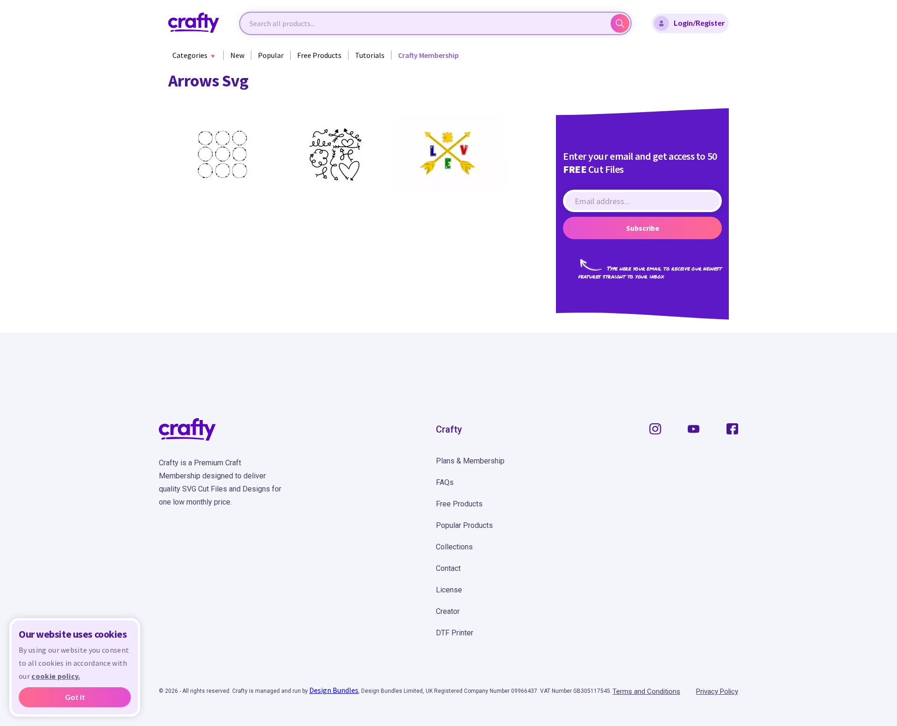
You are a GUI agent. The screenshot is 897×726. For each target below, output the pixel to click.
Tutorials (369, 55)
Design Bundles (333, 690)
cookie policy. (55, 676)
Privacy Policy (717, 691)
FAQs (445, 482)
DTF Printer (454, 632)
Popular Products (464, 525)
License (449, 589)
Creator (448, 611)
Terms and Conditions (646, 691)
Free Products (319, 55)
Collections (454, 546)
